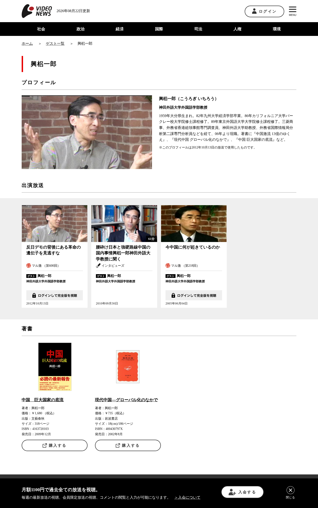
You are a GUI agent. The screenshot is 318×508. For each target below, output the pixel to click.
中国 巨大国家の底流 (43, 399)
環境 (277, 29)
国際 (159, 29)
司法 (198, 29)
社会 (41, 29)
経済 (120, 29)
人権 (237, 29)
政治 (81, 29)
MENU (292, 15)
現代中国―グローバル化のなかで (126, 399)
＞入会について (187, 497)
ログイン (268, 11)
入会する (247, 492)
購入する (58, 445)
